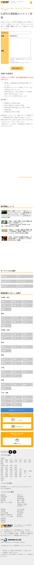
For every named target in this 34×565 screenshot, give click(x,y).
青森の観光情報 (18, 8)
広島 (11, 473)
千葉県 (25, 318)
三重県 (4, 350)
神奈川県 (15, 318)
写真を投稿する (19, 426)
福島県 (4, 309)
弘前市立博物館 (27, 8)
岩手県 (25, 301)
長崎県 (25, 397)
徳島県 (4, 384)
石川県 (14, 338)
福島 (29, 460)
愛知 (6, 469)
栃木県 (25, 322)
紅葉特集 (3, 518)
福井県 (25, 338)
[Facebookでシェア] (10, 452)
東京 (6, 462)
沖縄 (2, 480)
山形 (25, 460)
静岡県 (14, 347)
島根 (20, 473)
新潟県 (4, 334)
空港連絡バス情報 (22, 504)
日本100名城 (21, 281)
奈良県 (14, 363)
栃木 (29, 462)
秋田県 (14, 305)
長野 (11, 465)
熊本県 (4, 401)
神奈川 (12, 462)
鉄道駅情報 (20, 497)
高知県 (4, 388)
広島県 (4, 372)
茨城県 (14, 322)
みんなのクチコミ (26, 486)
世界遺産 (4, 276)
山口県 (14, 375)
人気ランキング (16, 486)
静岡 (11, 469)
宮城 (16, 460)
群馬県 (4, 325)
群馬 (2, 463)
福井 (16, 467)
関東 (2, 462)
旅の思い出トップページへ (17, 410)
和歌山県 (25, 363)
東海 (2, 469)
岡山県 (14, 372)
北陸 (2, 467)
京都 (16, 471)
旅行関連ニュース (6, 486)
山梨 (6, 465)
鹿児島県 (4, 404)
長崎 (16, 476)
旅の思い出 (3, 8)
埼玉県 (4, 322)
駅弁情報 (19, 514)
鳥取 (16, 473)
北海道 (4, 301)
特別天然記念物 (6, 281)
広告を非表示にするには (26, 177)
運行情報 (3, 500)
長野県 (25, 334)
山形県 (25, 305)
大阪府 (14, 359)
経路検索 (3, 498)
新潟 (16, 465)
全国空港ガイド (21, 506)
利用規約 (16, 545)
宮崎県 (25, 401)
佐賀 (11, 476)
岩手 (11, 460)
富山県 (4, 338)
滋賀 (25, 471)
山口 (25, 473)
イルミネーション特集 (7, 516)
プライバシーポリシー (26, 545)
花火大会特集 (4, 513)
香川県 (14, 384)
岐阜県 (25, 347)
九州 (2, 476)
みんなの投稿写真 (6, 488)
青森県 (14, 301)
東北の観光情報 (10, 8)
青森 (6, 460)
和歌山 (30, 471)
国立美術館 (21, 286)
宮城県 (4, 305)
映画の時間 (20, 511)
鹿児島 (2, 478)
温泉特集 (3, 522)
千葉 (16, 462)
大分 (25, 476)
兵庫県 (25, 359)
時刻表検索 (4, 497)
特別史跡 (4, 286)
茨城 (25, 462)
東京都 (4, 318)
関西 (2, 471)
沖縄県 (14, 404)
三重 (20, 469)
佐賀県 (14, 397)
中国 (2, 473)
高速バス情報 (20, 502)
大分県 (14, 401)
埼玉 (20, 462)
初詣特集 (3, 520)
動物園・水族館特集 (6, 514)
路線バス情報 (20, 500)
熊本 (20, 476)
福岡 (6, 476)
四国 (2, 474)
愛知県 (4, 347)
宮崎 (29, 476)
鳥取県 (25, 372)
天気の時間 (20, 513)
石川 (11, 467)
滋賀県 (4, 363)
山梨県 (14, 334)
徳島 (6, 474)
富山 (6, 467)
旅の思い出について (7, 545)
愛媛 (16, 474)
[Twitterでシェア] (14, 452)
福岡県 (4, 397)
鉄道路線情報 (20, 498)
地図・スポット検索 (6, 502)
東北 (2, 460)
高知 (20, 474)
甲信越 (2, 465)
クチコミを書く (19, 420)
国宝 (19, 276)
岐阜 (16, 469)
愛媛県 (25, 384)
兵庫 (11, 471)
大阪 (6, 471)
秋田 (20, 460)
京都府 (4, 359)
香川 (11, 474)
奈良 (20, 471)
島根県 (4, 375)
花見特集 (3, 511)
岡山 (6, 473)
